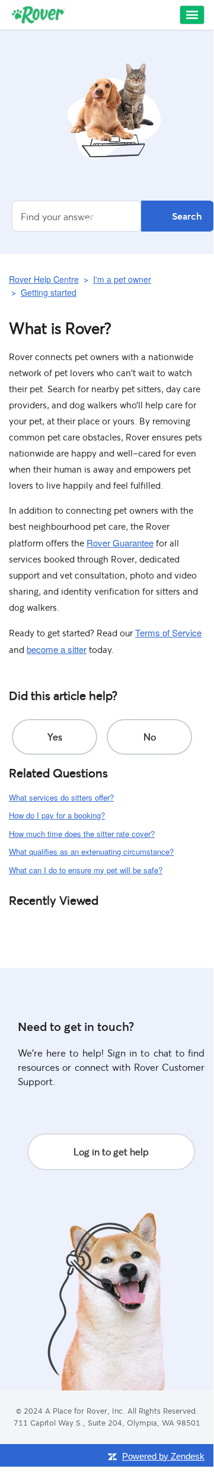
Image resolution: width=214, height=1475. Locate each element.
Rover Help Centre (44, 279)
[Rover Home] (38, 15)
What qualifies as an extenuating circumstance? (91, 851)
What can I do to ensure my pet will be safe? (85, 870)
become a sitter (57, 649)
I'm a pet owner (122, 279)
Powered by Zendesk (163, 1456)
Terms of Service (168, 632)
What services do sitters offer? (61, 797)
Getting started (48, 292)
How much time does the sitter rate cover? (82, 833)
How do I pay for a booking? (57, 815)
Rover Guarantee (120, 542)
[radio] (54, 737)
